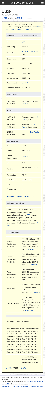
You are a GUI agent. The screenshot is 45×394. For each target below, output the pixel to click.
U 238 (4, 18)
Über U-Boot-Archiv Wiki (20, 386)
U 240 (19, 18)
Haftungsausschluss (36, 386)
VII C (24, 42)
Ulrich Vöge (26, 83)
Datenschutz (6, 386)
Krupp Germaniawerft (30, 51)
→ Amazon (30, 249)
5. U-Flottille (34, 132)
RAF (28, 215)
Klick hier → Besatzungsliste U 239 (20, 196)
